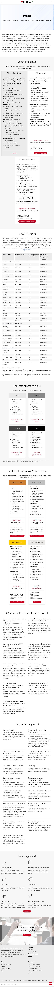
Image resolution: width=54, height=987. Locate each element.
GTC (2, 980)
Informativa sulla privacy (15, 980)
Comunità (3, 966)
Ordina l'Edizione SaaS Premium (27, 221)
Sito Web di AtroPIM (6, 964)
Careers (30, 956)
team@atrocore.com (35, 966)
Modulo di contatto (35, 964)
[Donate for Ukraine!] (32, 1)
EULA (6, 980)
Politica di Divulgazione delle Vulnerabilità (33, 980)
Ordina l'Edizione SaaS (40, 153)
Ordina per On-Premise (17, 535)
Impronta (48, 980)
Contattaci (36, 602)
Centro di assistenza (6, 968)
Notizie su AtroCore (33, 951)
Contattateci (27, 935)
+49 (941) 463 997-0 (35, 968)
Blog (2, 970)
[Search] (51, 2)
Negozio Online (27, 249)
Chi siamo (30, 949)
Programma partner (33, 954)
